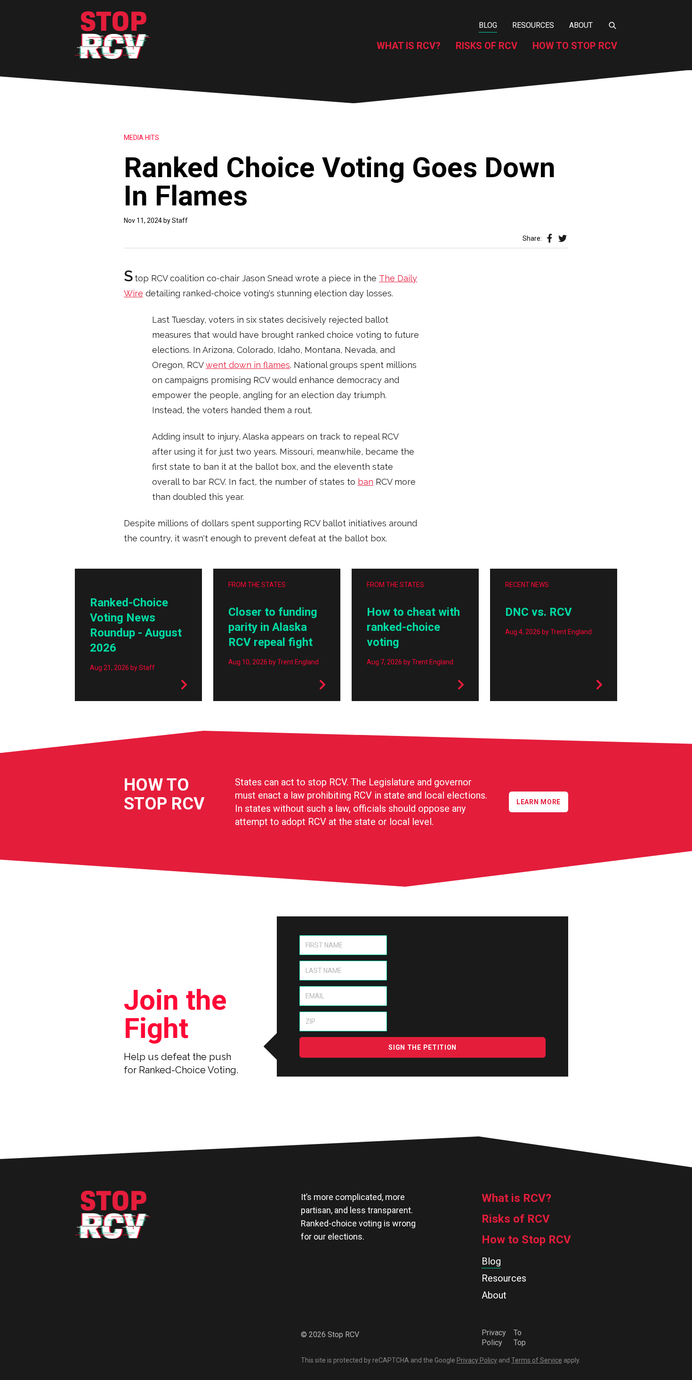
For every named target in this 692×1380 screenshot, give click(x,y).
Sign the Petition (422, 1047)
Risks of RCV (486, 45)
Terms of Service (536, 1360)
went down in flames (248, 365)
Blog (488, 25)
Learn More (538, 802)
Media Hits (141, 137)
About (581, 25)
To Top (520, 1337)
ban (365, 482)
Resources (533, 25)
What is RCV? (409, 45)
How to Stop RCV (574, 45)
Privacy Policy (494, 1337)
